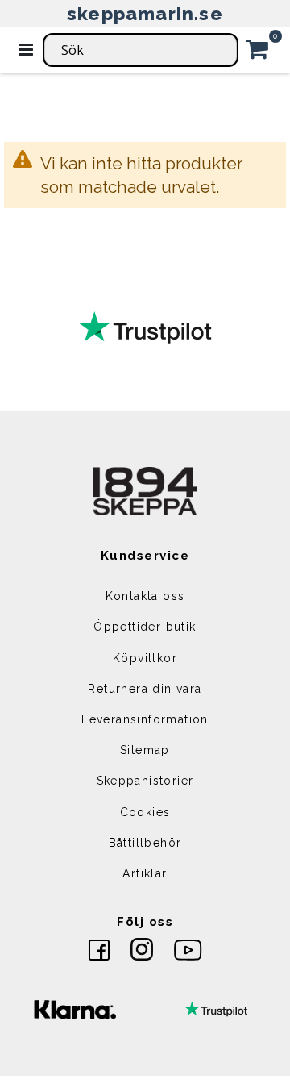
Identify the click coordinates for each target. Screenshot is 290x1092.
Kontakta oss (145, 596)
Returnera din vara (144, 688)
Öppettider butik (144, 626)
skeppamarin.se (145, 13)
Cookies (145, 812)
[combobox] (140, 50)
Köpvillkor (145, 658)
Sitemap (145, 750)
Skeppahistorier (145, 780)
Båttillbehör (145, 842)
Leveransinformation (145, 719)
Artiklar (144, 873)
